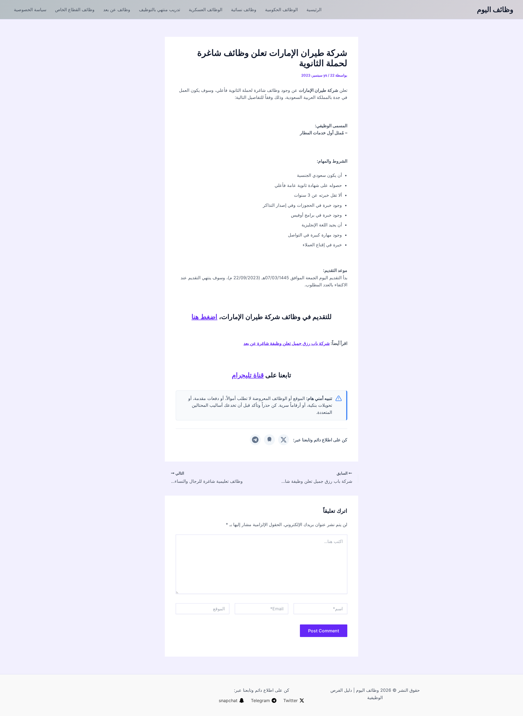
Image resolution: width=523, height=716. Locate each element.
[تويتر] (283, 439)
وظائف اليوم (495, 9)
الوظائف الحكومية (281, 9)
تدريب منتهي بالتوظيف (159, 9)
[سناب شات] (269, 439)
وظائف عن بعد (116, 9)
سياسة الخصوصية (30, 9)
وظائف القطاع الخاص (75, 9)
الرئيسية (313, 9)
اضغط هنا (204, 317)
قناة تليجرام (248, 375)
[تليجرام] (255, 439)
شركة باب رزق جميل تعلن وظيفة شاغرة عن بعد (287, 343)
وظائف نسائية (243, 9)
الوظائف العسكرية (205, 9)
